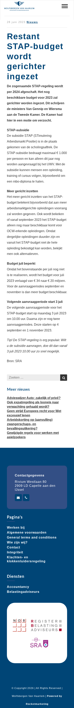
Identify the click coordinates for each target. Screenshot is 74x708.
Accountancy (18, 586)
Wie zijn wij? (17, 542)
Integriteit (15, 552)
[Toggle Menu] (65, 6)
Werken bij (16, 527)
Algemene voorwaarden (27, 532)
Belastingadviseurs (23, 591)
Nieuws (32, 22)
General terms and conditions (32, 537)
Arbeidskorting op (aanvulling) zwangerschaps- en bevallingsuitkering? (29, 424)
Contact (13, 547)
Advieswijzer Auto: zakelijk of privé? (34, 398)
